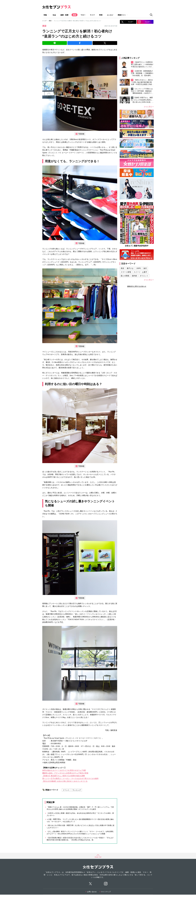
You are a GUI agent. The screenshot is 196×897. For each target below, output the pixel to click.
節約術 (134, 276)
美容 (74, 15)
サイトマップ (106, 891)
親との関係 (125, 276)
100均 (138, 268)
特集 (45, 15)
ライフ (92, 15)
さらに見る (148, 106)
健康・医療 (64, 15)
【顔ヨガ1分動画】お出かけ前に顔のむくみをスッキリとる (64, 781)
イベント (66, 790)
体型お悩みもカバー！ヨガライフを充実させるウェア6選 (64, 770)
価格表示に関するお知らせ (136, 286)
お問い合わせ (92, 891)
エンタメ (110, 15)
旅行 (145, 268)
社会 (54, 15)
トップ (44, 21)
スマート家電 (126, 272)
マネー (83, 15)
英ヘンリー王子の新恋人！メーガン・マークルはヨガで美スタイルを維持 (70, 778)
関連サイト (122, 15)
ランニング (76, 790)
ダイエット (144, 276)
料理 (100, 15)
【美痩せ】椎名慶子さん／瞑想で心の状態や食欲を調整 (63, 776)
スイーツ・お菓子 (140, 272)
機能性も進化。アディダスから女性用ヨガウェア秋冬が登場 (65, 773)
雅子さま (130, 268)
